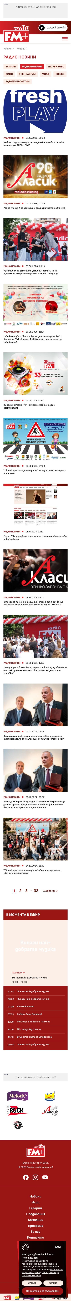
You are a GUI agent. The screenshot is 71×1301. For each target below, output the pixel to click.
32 (36, 890)
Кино (9, 74)
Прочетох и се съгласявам (42, 1291)
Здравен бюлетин (18, 81)
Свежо (59, 74)
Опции (32, 1283)
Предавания (35, 1214)
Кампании (35, 1220)
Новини (21, 48)
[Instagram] (35, 1177)
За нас (35, 1232)
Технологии (27, 74)
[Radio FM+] (7, 1297)
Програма (35, 1226)
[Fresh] (50, 1096)
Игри (35, 1202)
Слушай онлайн (56, 27)
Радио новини (32, 66)
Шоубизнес (56, 66)
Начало (7, 48)
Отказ (53, 1283)
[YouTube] (45, 1177)
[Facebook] (26, 1177)
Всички (11, 66)
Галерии (35, 1208)
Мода (45, 74)
